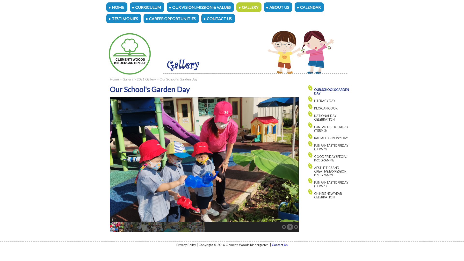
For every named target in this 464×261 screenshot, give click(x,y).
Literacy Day (324, 101)
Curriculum (148, 7)
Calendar (310, 7)
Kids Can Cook (326, 108)
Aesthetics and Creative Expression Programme (330, 171)
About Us (279, 7)
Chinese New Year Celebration (328, 195)
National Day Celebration (325, 117)
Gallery (250, 7)
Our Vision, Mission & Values (201, 7)
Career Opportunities (172, 18)
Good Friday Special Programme (330, 158)
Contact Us (219, 18)
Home (118, 7)
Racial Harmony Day (331, 138)
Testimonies (125, 18)
